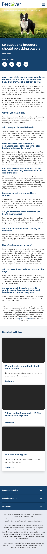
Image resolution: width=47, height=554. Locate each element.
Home (4, 10)
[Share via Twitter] (11, 64)
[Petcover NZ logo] (12, 4)
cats (22, 319)
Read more (9, 381)
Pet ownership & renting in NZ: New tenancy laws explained (23, 414)
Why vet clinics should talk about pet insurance (21, 367)
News (9, 10)
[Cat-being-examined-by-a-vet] (23, 350)
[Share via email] (26, 64)
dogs (19, 319)
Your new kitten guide (15, 454)
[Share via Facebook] (4, 64)
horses (30, 319)
